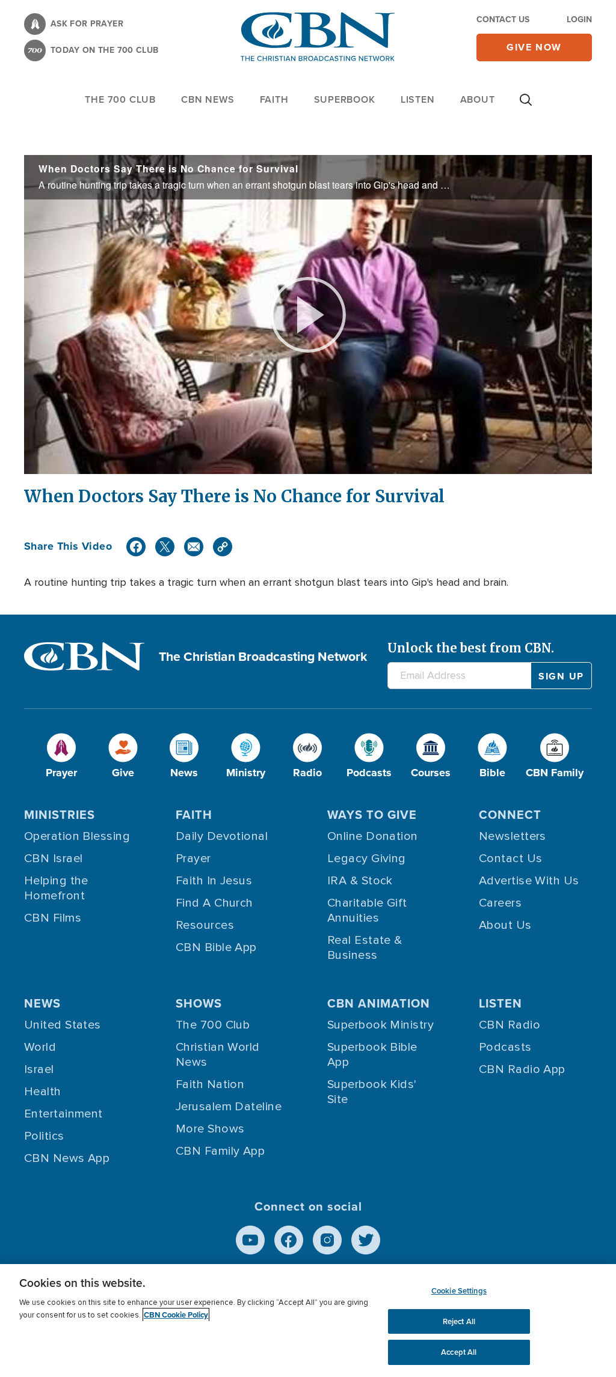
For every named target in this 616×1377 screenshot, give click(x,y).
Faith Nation (210, 1084)
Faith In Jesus (214, 881)
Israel (39, 1069)
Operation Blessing (77, 836)
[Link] (222, 546)
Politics (44, 1136)
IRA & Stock (360, 881)
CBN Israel (53, 858)
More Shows (210, 1129)
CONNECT (510, 815)
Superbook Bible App (372, 1054)
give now (534, 47)
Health (42, 1091)
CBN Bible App (216, 947)
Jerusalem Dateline (229, 1106)
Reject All (459, 1321)
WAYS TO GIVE (372, 815)
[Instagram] (327, 1240)
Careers (500, 903)
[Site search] (526, 106)
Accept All (458, 1352)
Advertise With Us (529, 881)
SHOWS (199, 1003)
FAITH (274, 99)
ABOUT (477, 99)
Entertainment (63, 1114)
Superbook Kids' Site (372, 1092)
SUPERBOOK (344, 99)
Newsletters (512, 836)
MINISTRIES (59, 815)
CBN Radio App (522, 1069)
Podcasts (505, 1047)
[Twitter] (164, 546)
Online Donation (372, 836)
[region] (308, 1320)
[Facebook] (136, 546)
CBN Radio (509, 1025)
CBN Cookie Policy (176, 1315)
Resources (205, 925)
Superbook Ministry (380, 1025)
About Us (505, 925)
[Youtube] (250, 1240)
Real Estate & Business (364, 947)
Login (579, 19)
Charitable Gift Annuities (367, 910)
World (40, 1047)
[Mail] (193, 546)
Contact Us (502, 19)
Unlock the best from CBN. (470, 647)
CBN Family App (220, 1151)
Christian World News (218, 1054)
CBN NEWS (207, 99)
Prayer (193, 858)
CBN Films (52, 918)
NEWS (42, 1003)
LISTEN (418, 99)
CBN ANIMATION (378, 1003)
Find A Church (214, 903)
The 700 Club (120, 99)
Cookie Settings (459, 1290)
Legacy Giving (366, 858)
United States (62, 1025)
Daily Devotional (222, 836)
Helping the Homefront (56, 888)
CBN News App (66, 1158)
